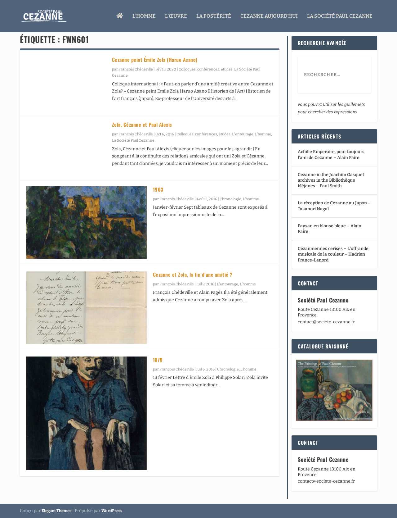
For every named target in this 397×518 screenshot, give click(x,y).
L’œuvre (176, 16)
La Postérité (213, 16)
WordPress (111, 510)
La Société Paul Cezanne (339, 16)
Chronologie (230, 199)
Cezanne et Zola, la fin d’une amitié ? (193, 274)
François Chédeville (135, 69)
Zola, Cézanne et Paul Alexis (142, 124)
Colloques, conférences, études (206, 69)
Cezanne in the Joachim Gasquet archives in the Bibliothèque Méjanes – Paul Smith (331, 180)
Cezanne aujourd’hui (269, 16)
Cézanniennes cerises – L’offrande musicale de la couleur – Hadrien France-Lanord (333, 254)
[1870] (86, 413)
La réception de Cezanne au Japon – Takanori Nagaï (334, 205)
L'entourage (242, 134)
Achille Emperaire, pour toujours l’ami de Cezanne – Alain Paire (331, 154)
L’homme (144, 16)
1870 (158, 359)
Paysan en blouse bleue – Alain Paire (329, 228)
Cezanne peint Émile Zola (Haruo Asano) (155, 59)
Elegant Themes (56, 510)
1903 (158, 189)
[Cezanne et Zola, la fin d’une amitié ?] (86, 307)
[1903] (86, 222)
